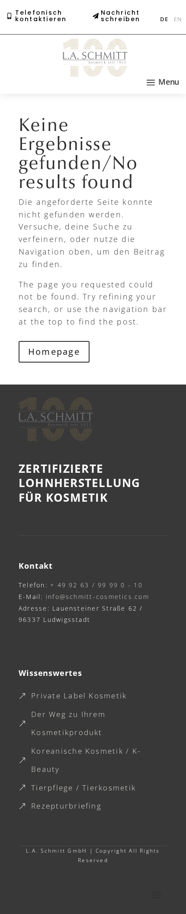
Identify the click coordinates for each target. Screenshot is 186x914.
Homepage (54, 351)
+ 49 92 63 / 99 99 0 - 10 (95, 585)
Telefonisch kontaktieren (41, 16)
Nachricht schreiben (121, 16)
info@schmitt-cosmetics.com (96, 596)
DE (164, 19)
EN (177, 19)
